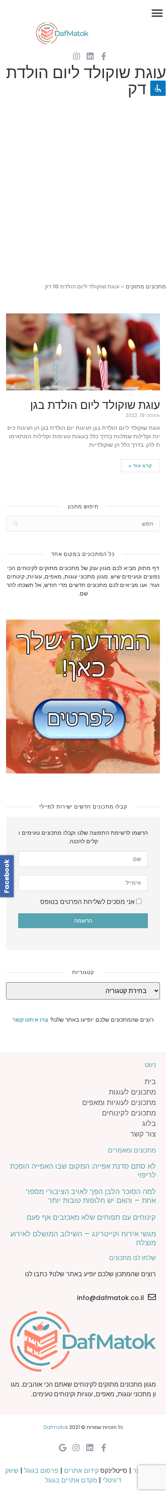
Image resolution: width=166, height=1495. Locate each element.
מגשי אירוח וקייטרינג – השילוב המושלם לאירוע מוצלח (83, 1238)
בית (150, 1081)
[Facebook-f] (104, 56)
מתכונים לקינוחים (129, 1113)
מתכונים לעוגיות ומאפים (119, 1102)
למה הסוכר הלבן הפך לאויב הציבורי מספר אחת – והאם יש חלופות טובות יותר (91, 1195)
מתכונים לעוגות (132, 1092)
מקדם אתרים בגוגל (71, 1480)
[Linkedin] (90, 56)
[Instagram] (77, 56)
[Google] (62, 1448)
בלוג (149, 1123)
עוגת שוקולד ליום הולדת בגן (95, 405)
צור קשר (143, 1134)
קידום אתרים (81, 1470)
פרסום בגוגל (41, 1470)
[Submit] (15, 523)
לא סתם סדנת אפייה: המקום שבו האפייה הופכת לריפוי (83, 1170)
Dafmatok (56, 1427)
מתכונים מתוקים (146, 286)
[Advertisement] (83, 192)
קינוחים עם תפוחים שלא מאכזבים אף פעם (91, 1217)
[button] (157, 13)
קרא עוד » (140, 465)
